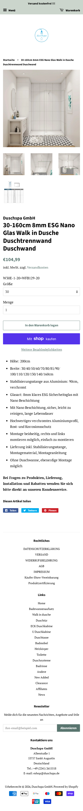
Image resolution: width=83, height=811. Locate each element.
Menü (11, 11)
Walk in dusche (41, 614)
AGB (41, 566)
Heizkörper (41, 649)
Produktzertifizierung (41, 583)
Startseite (9, 60)
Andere (41, 672)
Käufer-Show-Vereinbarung (41, 577)
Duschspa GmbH (42, 787)
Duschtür (41, 620)
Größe (8, 284)
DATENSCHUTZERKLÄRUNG (41, 549)
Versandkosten (37, 267)
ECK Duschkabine (42, 626)
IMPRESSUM (42, 572)
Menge (8, 302)
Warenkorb (72, 11)
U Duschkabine (41, 632)
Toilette (41, 655)
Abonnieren (68, 728)
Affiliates (41, 689)
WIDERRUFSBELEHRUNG (41, 560)
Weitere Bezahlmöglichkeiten (41, 349)
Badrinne (41, 666)
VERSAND (41, 554)
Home (41, 603)
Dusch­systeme (42, 660)
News (41, 694)
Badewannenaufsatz (41, 609)
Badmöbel (41, 643)
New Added (41, 677)
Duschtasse (41, 637)
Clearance (41, 683)
